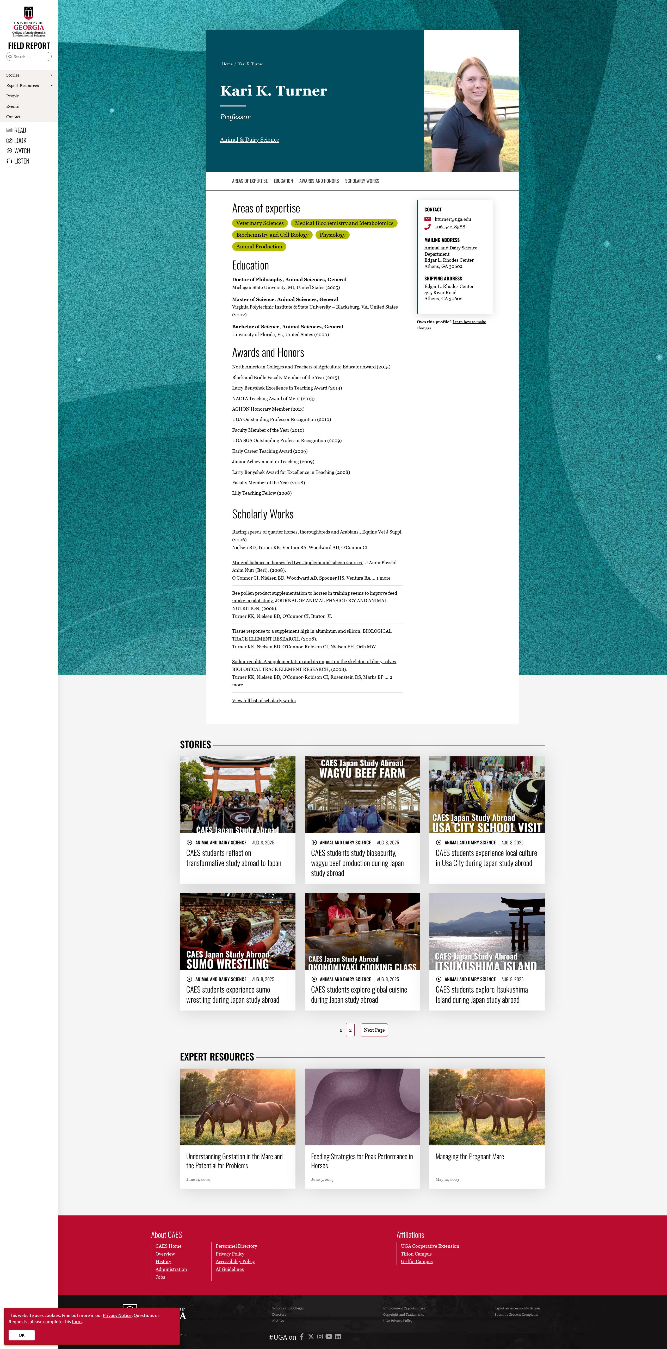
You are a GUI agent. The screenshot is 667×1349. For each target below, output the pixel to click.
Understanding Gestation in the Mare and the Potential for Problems (234, 1161)
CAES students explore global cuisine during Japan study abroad (359, 994)
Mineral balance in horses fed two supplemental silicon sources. (297, 562)
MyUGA (278, 1321)
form (77, 1321)
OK (22, 1335)
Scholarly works (362, 181)
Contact (13, 116)
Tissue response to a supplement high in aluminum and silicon (296, 631)
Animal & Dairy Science (249, 139)
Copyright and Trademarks (403, 1314)
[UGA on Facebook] (302, 1337)
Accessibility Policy (235, 1261)
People (12, 95)
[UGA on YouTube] (329, 1337)
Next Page (374, 1030)
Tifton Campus (416, 1254)
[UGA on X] (311, 1337)
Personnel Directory (236, 1246)
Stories (13, 75)
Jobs (160, 1277)
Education (283, 181)
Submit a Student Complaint (516, 1314)
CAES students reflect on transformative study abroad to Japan (233, 858)
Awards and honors (319, 181)
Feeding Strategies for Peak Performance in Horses (362, 1161)
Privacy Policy (230, 1254)
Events (12, 106)
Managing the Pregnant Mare (470, 1156)
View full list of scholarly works (264, 700)
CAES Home (169, 1246)
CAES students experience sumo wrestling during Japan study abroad (232, 994)
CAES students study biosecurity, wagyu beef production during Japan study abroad (357, 862)
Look (20, 140)
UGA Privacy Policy (397, 1321)
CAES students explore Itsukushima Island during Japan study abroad (482, 994)
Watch (22, 150)
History (163, 1261)
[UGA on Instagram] (320, 1337)
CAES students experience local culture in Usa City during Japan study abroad (486, 858)
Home (227, 64)
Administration (171, 1269)
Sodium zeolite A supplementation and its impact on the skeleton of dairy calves (314, 661)
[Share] (287, 762)
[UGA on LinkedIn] (338, 1337)
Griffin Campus (417, 1261)
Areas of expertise (250, 181)
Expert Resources (22, 85)
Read (20, 130)
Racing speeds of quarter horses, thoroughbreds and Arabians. (296, 532)
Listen (21, 160)
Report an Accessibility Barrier (517, 1308)
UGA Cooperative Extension (430, 1246)
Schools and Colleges (288, 1308)
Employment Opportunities (404, 1308)
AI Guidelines (230, 1269)
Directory (279, 1314)
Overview (165, 1254)
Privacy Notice (117, 1315)
